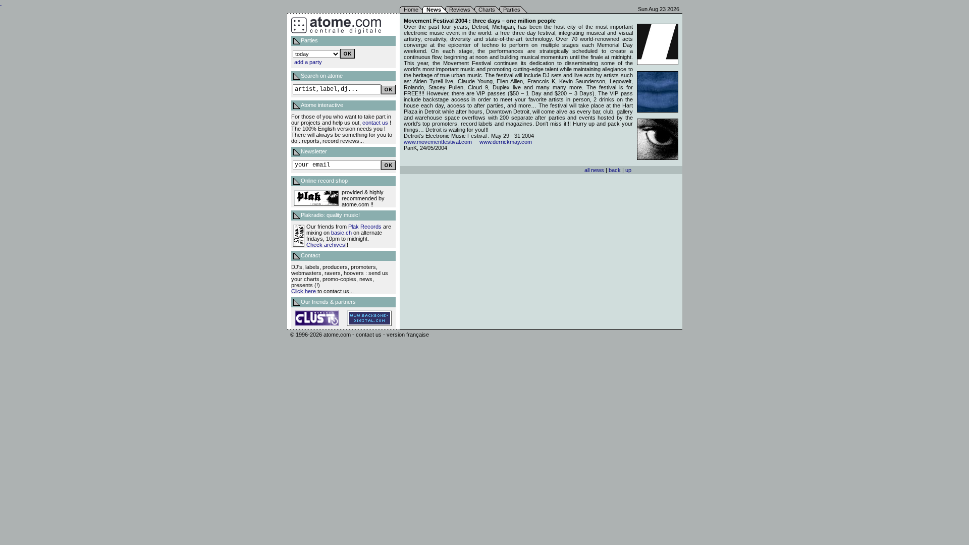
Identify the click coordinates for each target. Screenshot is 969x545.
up (628, 170)
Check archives (325, 245)
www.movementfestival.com (438, 142)
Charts (486, 10)
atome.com (337, 335)
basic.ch (341, 233)
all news (594, 170)
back (615, 170)
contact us (375, 123)
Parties (511, 10)
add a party (308, 62)
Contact (310, 255)
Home (411, 10)
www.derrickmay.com (505, 142)
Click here (303, 291)
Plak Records (365, 227)
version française (408, 335)
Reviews (459, 10)
